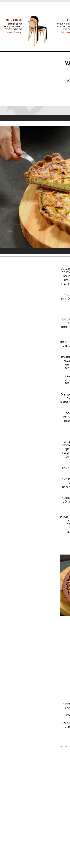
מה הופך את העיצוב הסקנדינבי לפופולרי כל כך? (12, 26)
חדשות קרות (14, 19)
